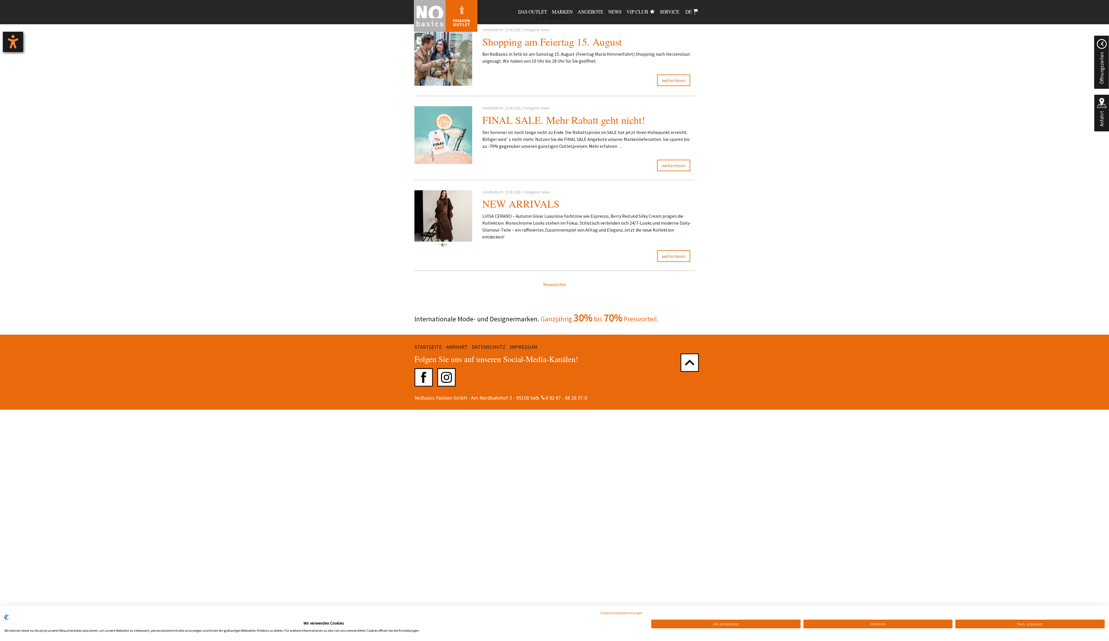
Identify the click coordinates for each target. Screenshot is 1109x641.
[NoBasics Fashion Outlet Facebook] (423, 377)
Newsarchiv (554, 284)
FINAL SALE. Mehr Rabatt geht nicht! (563, 120)
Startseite (428, 347)
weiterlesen (673, 80)
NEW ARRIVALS (520, 203)
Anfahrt (1102, 118)
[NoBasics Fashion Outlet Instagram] (446, 377)
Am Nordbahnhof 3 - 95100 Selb (505, 397)
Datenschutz (488, 347)
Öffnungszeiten (1101, 68)
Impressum (523, 347)
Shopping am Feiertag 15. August (552, 42)
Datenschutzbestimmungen (621, 613)
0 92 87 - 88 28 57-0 (566, 397)
